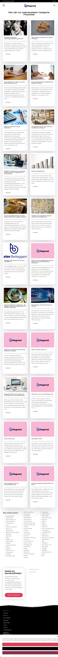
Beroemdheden (6, 617)
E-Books (8, 548)
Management (28, 545)
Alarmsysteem (10, 521)
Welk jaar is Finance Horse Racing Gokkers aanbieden (14, 350)
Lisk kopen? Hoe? (36, 438)
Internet (26, 535)
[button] (4, 5)
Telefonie (44, 525)
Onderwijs (45, 512)
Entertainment (10, 556)
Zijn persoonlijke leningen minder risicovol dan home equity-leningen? (15, 216)
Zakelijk (44, 548)
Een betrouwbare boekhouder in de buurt (42, 484)
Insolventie (27, 534)
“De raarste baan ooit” (34, 569)
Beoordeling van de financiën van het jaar (41, 305)
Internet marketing (30, 537)
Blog (7, 537)
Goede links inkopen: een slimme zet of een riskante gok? (7, 634)
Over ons (5, 615)
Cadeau (8, 543)
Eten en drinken (29, 512)
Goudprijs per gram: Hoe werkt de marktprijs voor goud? (41, 127)
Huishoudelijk (28, 528)
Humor (26, 530)
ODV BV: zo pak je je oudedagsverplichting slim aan (13, 38)
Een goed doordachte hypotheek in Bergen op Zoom (42, 82)
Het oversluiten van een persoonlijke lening (11, 484)
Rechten (44, 519)
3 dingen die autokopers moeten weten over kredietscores (41, 216)
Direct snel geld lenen (38, 171)
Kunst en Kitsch (28, 541)
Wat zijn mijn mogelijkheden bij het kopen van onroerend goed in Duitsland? (42, 262)
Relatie (44, 521)
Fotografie (27, 516)
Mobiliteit (27, 552)
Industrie (26, 532)
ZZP (43, 555)
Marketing (27, 546)
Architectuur (10, 523)
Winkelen (45, 543)
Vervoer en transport (48, 537)
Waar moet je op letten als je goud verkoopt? (42, 38)
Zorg (43, 554)
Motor (25, 555)
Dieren (8, 547)
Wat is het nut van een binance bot (42, 394)
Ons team (5, 613)
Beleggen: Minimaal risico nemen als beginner (14, 261)
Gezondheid (27, 519)
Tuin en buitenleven (48, 528)
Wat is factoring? (9, 438)
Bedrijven (9, 534)
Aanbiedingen (10, 516)
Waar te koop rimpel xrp (38, 349)
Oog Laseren (45, 514)
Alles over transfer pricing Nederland (12, 127)
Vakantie (44, 534)
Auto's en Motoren (11, 527)
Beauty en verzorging (12, 532)
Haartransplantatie (29, 523)
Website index (6, 622)
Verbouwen (45, 535)
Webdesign (45, 539)
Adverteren (9, 518)
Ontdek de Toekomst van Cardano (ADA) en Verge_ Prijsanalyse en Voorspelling (14, 172)
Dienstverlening (11, 545)
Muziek (26, 557)
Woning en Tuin (46, 545)
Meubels (26, 550)
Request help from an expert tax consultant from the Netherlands (14, 394)
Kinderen (26, 539)
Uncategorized (46, 532)
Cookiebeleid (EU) (7, 629)
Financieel (8, 54)
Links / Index (27, 543)
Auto (7, 525)
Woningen (45, 546)
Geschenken (27, 517)
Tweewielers (45, 530)
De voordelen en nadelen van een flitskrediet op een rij (14, 82)
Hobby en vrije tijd (29, 525)
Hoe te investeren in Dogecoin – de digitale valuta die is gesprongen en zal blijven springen (15, 306)
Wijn (43, 541)
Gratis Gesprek (32, 571)
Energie (8, 554)
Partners (5, 627)
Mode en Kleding (29, 554)
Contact (5, 625)
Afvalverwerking (11, 519)
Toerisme (44, 526)
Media (25, 548)
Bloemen (8, 536)
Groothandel (27, 521)
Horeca (26, 526)
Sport (43, 523)
